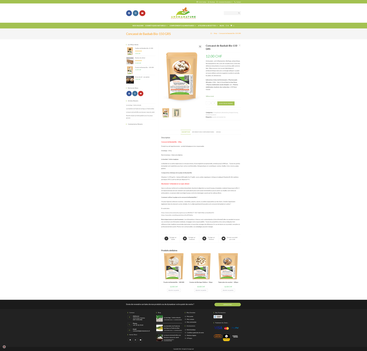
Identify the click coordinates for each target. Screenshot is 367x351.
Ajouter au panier (226, 103)
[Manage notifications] (4, 346)
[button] (200, 46)
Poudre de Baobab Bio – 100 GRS (174, 282)
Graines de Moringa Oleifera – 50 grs (201, 282)
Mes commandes (191, 322)
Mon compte (190, 319)
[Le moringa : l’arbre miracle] (159, 318)
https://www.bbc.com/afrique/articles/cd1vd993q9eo (177, 215)
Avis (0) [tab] (218, 132)
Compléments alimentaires (220, 112)
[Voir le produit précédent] (236, 45)
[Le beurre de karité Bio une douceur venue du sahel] (159, 338)
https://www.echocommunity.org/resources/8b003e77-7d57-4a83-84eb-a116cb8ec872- (187, 212)
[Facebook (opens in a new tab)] (129, 13)
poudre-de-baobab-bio (219, 117)
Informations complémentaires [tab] (203, 132)
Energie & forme (233, 112)
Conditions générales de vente (195, 332)
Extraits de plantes (211, 114)
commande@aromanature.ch (141, 331)
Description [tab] (186, 132)
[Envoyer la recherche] (239, 13)
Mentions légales (191, 335)
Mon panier (190, 316)
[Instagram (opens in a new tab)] (135, 13)
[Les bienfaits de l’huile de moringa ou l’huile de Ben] (159, 328)
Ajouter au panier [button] (173, 290)
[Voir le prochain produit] (239, 45)
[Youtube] (140, 93)
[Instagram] (135, 93)
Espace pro (228, 304)
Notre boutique (191, 330)
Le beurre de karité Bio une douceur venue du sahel (140, 112)
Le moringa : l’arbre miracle (133, 105)
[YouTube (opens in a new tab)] (142, 13)
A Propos (189, 338)
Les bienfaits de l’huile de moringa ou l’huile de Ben (140, 108)
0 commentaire (178, 319)
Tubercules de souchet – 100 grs (228, 282)
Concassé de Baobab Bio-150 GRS (230, 33)
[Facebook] (129, 93)
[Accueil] (211, 33)
